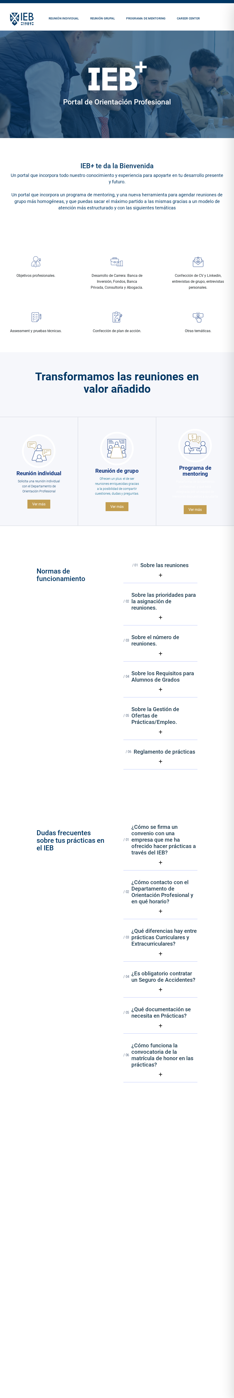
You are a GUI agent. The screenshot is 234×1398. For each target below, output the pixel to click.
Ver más (38, 504)
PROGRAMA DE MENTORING (145, 18)
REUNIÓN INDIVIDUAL (64, 18)
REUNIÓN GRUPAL (102, 18)
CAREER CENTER (188, 18)
